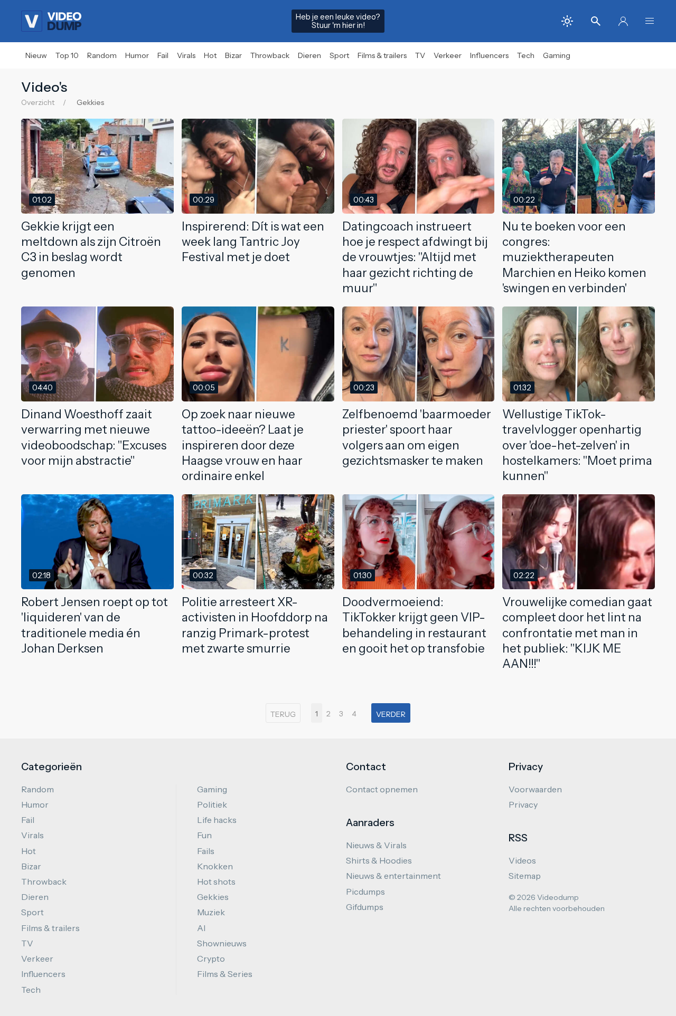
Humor (137, 55)
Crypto (211, 958)
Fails (205, 851)
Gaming (556, 55)
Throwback (269, 55)
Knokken (215, 866)
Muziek (211, 912)
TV (420, 55)
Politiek (212, 804)
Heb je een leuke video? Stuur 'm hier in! (338, 21)
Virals (186, 55)
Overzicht (37, 102)
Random (102, 55)
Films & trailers (382, 55)
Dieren (309, 55)
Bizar (233, 55)
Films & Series (224, 974)
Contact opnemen (382, 789)
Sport (339, 55)
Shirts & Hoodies (379, 860)
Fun (204, 835)
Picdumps (365, 891)
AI (201, 928)
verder (391, 714)
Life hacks (217, 819)
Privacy (523, 804)
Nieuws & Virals (376, 845)
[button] (649, 21)
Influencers (489, 55)
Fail (162, 55)
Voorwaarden (535, 789)
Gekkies (213, 897)
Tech (525, 55)
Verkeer (448, 55)
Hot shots (216, 881)
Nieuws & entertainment (393, 875)
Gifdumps (364, 907)
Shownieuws (222, 943)
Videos (522, 860)
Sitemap (525, 875)
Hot (210, 55)
